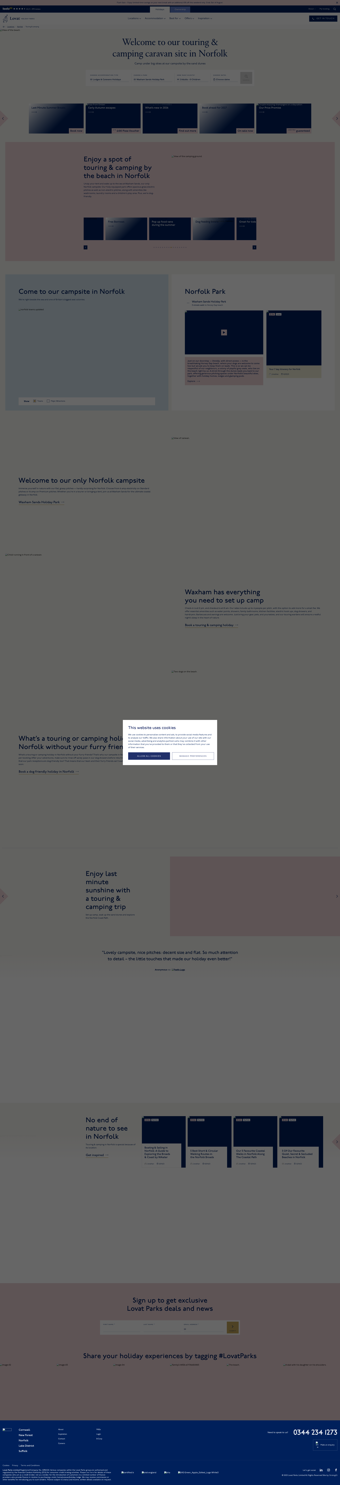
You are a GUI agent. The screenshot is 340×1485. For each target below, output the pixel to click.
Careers (61, 1444)
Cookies (6, 1466)
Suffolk (23, 1451)
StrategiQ (333, 1475)
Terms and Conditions (30, 1466)
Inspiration (62, 1434)
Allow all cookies (149, 756)
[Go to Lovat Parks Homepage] (7, 1430)
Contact (61, 1439)
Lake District (26, 1445)
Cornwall (24, 1430)
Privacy (15, 1466)
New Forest (26, 1435)
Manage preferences (193, 756)
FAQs (98, 1430)
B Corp (99, 1439)
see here (90, 1473)
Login (98, 1434)
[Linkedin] (321, 1471)
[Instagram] (328, 1471)
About (60, 1430)
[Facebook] (336, 1471)
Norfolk (23, 1440)
